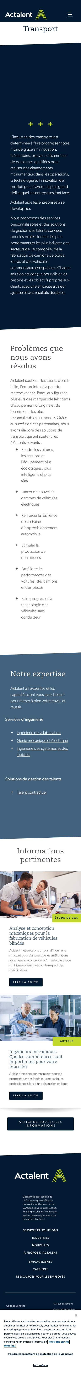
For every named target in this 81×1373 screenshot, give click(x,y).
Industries (40, 1238)
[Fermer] (76, 1315)
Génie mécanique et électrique (42, 741)
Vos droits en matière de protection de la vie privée (40, 1354)
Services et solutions (40, 1230)
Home (26, 14)
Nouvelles (40, 1245)
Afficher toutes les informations (40, 1124)
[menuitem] (40, 1232)
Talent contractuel (32, 792)
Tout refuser (40, 1365)
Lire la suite (26, 982)
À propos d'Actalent (40, 1252)
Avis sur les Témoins (63, 1304)
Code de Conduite (15, 1306)
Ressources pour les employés (40, 1276)
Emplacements (40, 1262)
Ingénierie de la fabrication (39, 733)
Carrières (40, 1269)
